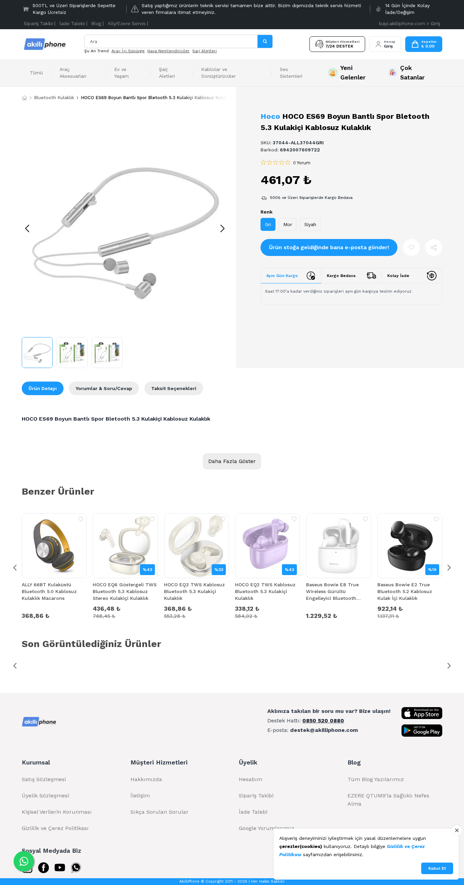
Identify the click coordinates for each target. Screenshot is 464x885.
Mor (287, 224)
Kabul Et (437, 868)
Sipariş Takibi (256, 795)
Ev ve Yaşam (121, 73)
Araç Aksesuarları (72, 73)
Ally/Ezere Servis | (128, 23)
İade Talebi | (73, 23)
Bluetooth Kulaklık (54, 97)
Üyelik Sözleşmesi (45, 795)
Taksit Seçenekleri (173, 388)
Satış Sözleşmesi (44, 779)
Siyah (310, 224)
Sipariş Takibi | (39, 23)
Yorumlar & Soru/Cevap (104, 388)
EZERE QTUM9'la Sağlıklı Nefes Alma (388, 799)
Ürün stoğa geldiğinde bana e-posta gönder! (329, 247)
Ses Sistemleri (291, 73)
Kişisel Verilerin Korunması (57, 812)
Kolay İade (398, 275)
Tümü (36, 72)
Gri (268, 224)
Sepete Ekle (54, 615)
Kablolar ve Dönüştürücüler (218, 73)
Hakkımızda (146, 779)
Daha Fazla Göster (232, 461)
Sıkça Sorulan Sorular (159, 812)
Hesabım (250, 779)
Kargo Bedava (341, 275)
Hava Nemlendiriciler (168, 51)
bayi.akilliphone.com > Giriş (409, 23)
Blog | (97, 23)
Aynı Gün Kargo (282, 275)
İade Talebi (253, 812)
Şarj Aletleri (204, 51)
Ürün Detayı (43, 388)
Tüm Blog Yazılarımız (375, 779)
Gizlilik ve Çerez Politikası (55, 828)
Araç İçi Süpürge (128, 51)
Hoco (270, 116)
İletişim (140, 795)
